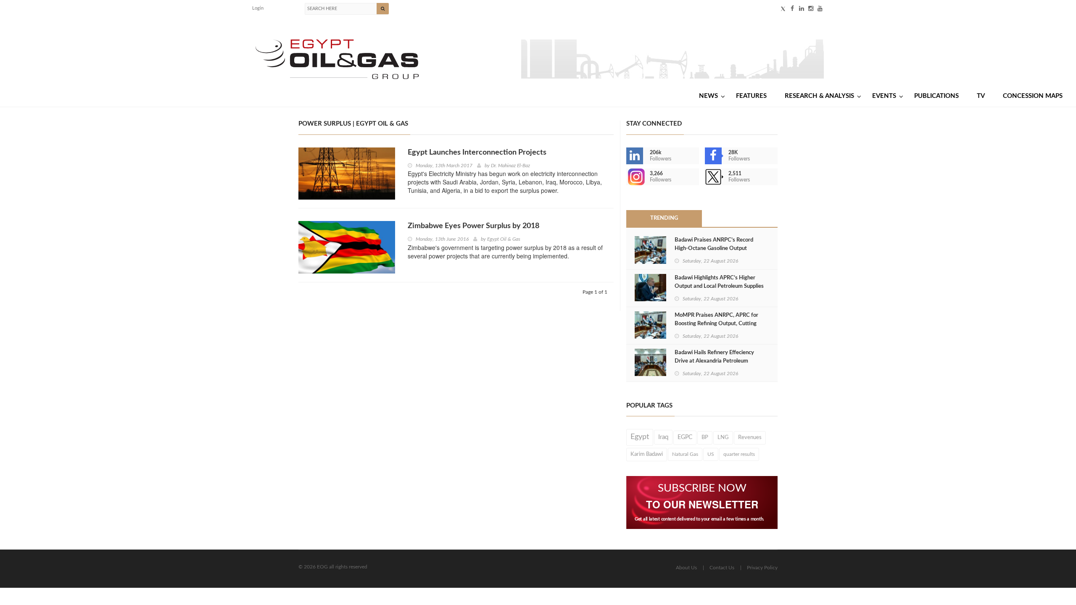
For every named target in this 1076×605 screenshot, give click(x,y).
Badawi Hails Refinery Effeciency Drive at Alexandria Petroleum (714, 357)
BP (705, 437)
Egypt (639, 437)
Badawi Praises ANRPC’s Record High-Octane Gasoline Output (714, 244)
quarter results (739, 454)
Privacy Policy (762, 567)
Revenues (750, 437)
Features (751, 96)
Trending (664, 218)
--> (627, 176)
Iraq (663, 437)
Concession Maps (1033, 96)
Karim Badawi (646, 454)
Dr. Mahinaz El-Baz (510, 165)
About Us (686, 567)
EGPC (685, 437)
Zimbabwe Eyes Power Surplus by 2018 (473, 226)
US (710, 454)
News (708, 96)
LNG (723, 437)
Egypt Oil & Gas (503, 239)
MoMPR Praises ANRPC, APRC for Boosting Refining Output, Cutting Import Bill (716, 324)
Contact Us (721, 567)
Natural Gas (685, 454)
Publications (936, 96)
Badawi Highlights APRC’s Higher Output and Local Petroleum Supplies (719, 282)
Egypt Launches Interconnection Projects (477, 152)
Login (258, 8)
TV (981, 96)
